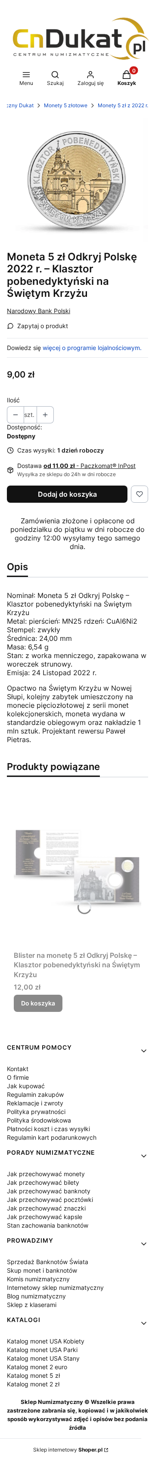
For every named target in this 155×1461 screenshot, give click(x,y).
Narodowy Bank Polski (38, 310)
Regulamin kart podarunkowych (51, 1137)
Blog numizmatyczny (36, 1296)
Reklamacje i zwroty (35, 1103)
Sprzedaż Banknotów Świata (47, 1261)
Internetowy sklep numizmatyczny (55, 1287)
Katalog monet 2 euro (37, 1366)
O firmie (18, 1077)
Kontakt (17, 1068)
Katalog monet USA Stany (43, 1358)
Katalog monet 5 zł (33, 1375)
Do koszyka (38, 1003)
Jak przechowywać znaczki (46, 1208)
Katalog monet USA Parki (42, 1349)
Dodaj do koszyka (67, 494)
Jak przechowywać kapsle (44, 1216)
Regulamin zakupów (35, 1094)
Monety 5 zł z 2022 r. (123, 105)
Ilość (13, 400)
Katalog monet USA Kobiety (45, 1341)
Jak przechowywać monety (46, 1173)
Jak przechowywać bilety (43, 1182)
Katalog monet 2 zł (33, 1384)
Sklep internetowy (67, 1449)
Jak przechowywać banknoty (48, 1191)
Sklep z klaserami (31, 1304)
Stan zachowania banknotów (47, 1225)
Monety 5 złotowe (65, 105)
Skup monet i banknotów (42, 1270)
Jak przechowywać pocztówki (50, 1199)
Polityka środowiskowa (39, 1120)
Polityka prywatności (36, 1111)
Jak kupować (26, 1086)
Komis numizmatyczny (38, 1279)
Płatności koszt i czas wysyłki (48, 1128)
